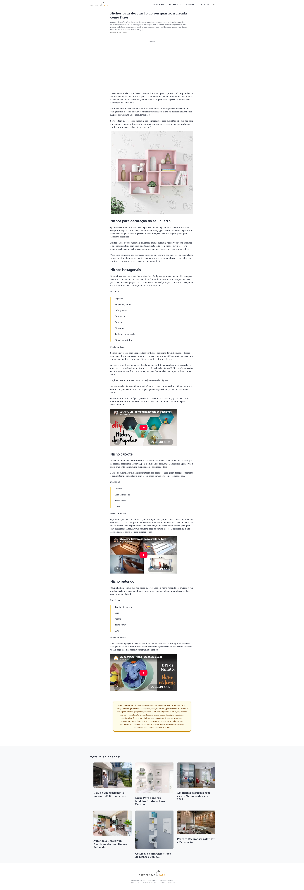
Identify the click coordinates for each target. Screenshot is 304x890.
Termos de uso (134, 882)
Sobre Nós (171, 882)
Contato (162, 882)
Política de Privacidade (149, 882)
